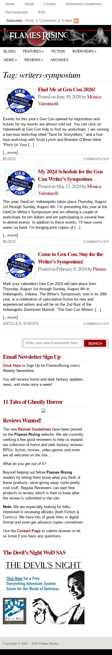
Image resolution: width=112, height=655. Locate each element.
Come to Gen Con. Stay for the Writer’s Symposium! (70, 258)
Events (31, 323)
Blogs (10, 51)
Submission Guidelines (83, 4)
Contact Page (28, 531)
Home (10, 4)
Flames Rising (56, 36)
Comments (47, 21)
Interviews (83, 51)
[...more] (10, 152)
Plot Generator (16, 12)
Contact (50, 4)
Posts (29, 21)
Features (32, 51)
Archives (59, 60)
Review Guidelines (34, 429)
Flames (99, 268)
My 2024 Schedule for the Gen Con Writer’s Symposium (70, 175)
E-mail (67, 21)
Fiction (58, 51)
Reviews (32, 60)
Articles (12, 323)
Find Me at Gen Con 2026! (66, 89)
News (9, 60)
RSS (41, 12)
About (29, 4)
